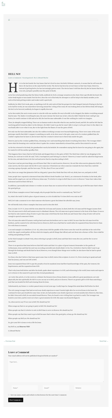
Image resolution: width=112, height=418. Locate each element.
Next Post (104, 341)
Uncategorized (27, 78)
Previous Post (9, 341)
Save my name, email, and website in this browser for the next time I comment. (39, 395)
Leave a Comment (14, 78)
